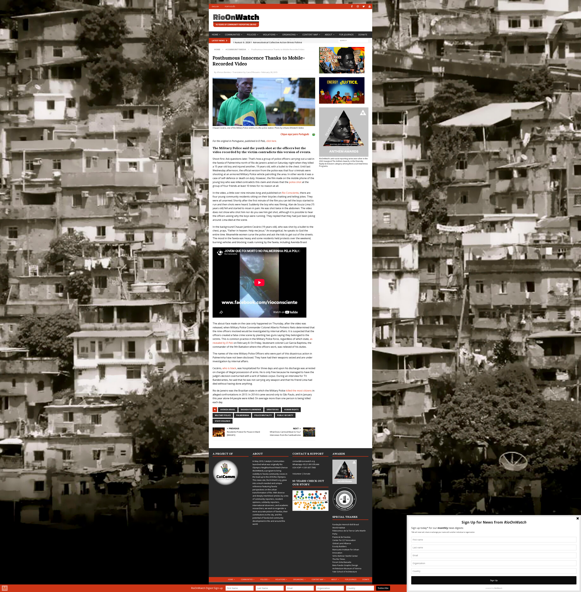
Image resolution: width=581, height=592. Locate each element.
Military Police (223, 415)
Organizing (289, 34)
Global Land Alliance (341, 543)
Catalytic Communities (274, 461)
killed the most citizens (299, 390)
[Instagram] (357, 6)
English (215, 6)
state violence (222, 421)
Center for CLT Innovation (344, 540)
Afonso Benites (224, 72)
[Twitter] (363, 6)
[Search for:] (353, 40)
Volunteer (297, 473)
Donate (362, 34)
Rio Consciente (290, 192)
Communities (232, 34)
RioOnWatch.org (273, 480)
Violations (269, 34)
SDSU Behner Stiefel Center (345, 556)
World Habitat (338, 527)
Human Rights (291, 409)
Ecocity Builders (339, 546)
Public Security (285, 415)
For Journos (346, 34)
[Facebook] (352, 6)
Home (215, 34)
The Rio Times (338, 559)
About (328, 34)
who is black (229, 368)
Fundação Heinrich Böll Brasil (345, 524)
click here (271, 141)
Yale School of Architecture (344, 571)
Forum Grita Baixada (341, 562)
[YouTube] (369, 6)
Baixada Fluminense (251, 409)
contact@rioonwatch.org (303, 461)
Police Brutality (263, 415)
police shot (295, 182)
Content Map (310, 34)
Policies (251, 34)
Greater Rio (273, 409)
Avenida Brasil (227, 409)
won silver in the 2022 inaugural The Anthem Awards (343, 159)
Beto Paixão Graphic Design (345, 565)
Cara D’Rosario (253, 72)
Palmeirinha (242, 415)
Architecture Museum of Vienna (346, 568)
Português (230, 6)
